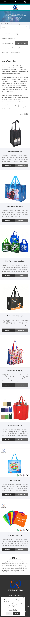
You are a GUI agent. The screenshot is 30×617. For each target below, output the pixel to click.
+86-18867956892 (15, 595)
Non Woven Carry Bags (15, 316)
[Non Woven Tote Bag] (15, 408)
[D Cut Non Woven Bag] (15, 517)
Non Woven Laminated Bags (15, 261)
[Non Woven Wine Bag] (15, 133)
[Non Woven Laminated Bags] (15, 243)
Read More (8, 165)
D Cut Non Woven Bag (15, 535)
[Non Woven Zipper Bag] (15, 188)
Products (7, 24)
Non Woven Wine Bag (15, 151)
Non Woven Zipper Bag (15, 206)
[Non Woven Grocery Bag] (15, 353)
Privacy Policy (13, 610)
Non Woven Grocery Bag (15, 371)
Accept (16, 613)
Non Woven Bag (15, 480)
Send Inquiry (21, 165)
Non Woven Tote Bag (15, 425)
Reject (8, 613)
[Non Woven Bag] (15, 462)
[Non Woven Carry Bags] (15, 298)
